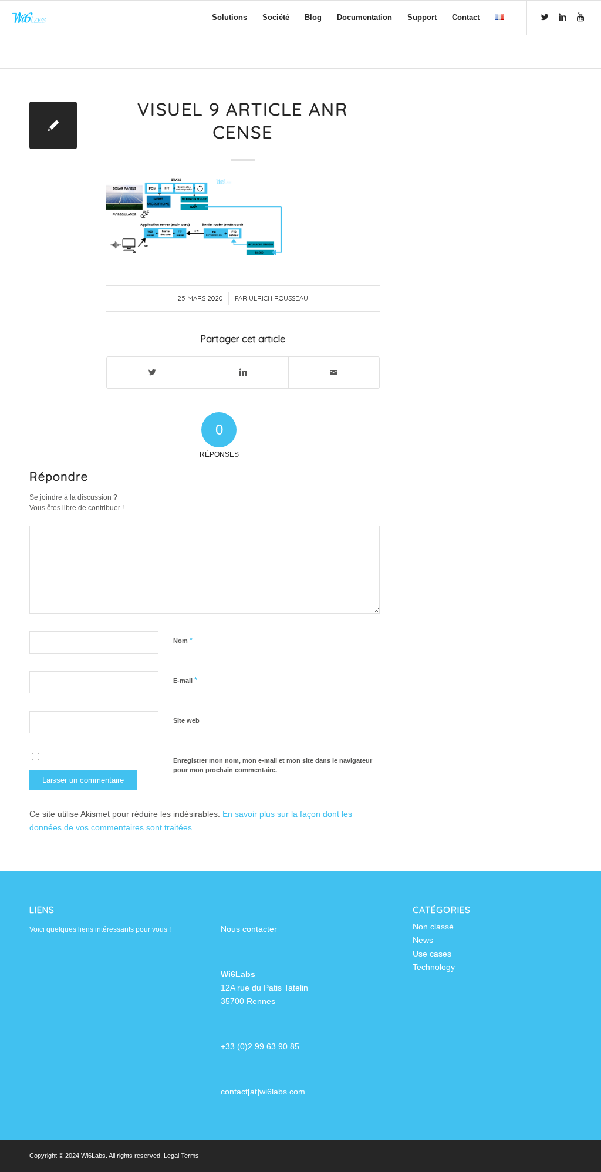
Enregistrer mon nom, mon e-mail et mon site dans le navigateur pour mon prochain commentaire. (272, 765)
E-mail (185, 680)
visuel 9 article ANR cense (242, 120)
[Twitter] (545, 17)
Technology (434, 967)
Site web (186, 720)
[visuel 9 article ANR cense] (53, 125)
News (423, 940)
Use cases (432, 953)
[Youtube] (580, 17)
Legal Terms (181, 1155)
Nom (183, 640)
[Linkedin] (563, 17)
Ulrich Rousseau (278, 298)
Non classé (433, 926)
